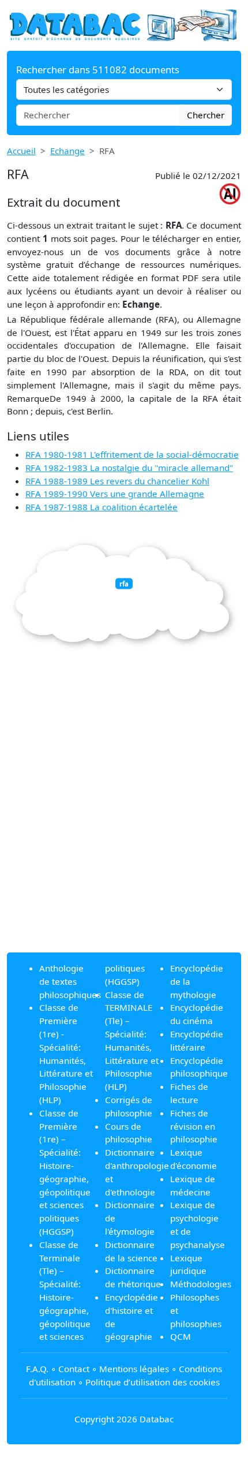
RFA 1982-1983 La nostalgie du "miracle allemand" (129, 467)
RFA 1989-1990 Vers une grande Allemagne (114, 493)
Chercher (205, 115)
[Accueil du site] (124, 24)
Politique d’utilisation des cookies (152, 1382)
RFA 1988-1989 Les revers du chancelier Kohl (117, 481)
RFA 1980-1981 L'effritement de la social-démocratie (132, 454)
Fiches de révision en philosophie (193, 1126)
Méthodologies (200, 1284)
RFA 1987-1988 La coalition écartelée (101, 507)
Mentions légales (134, 1368)
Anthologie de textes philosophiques (70, 981)
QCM (180, 1336)
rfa (124, 584)
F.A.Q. (37, 1368)
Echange (67, 150)
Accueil (21, 150)
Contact (73, 1368)
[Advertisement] (124, 819)
